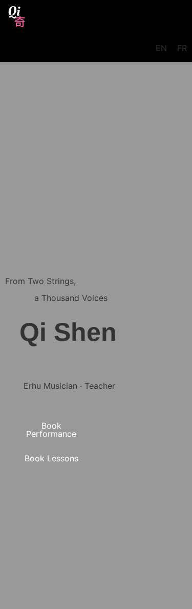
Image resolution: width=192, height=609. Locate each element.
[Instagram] (114, 48)
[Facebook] (135, 48)
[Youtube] (94, 48)
